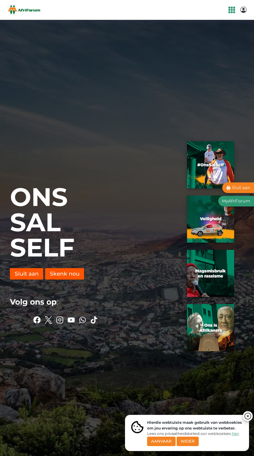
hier (235, 433)
